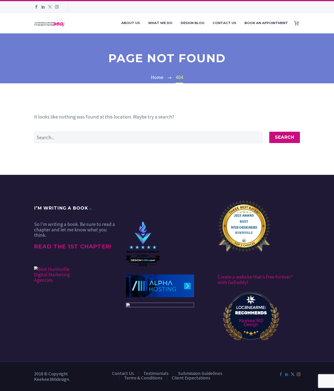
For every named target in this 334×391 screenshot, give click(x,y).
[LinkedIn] (43, 7)
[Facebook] (36, 7)
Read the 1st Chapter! (73, 246)
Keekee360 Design (251, 322)
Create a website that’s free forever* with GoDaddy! (255, 279)
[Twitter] (50, 7)
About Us (130, 23)
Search (284, 137)
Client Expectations (191, 378)
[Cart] (298, 23)
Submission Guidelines (200, 373)
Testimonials (155, 373)
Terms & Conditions (143, 378)
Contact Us (224, 23)
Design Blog (192, 23)
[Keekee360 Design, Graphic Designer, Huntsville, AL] (143, 207)
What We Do (160, 23)
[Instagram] (56, 7)
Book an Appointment (266, 23)
